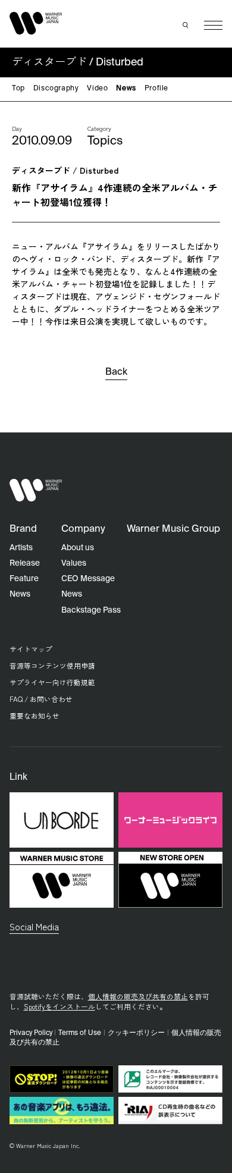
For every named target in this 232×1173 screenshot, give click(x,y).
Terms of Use (79, 1033)
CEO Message (88, 579)
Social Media (34, 926)
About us (77, 548)
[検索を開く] (186, 25)
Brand (23, 529)
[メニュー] (213, 25)
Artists (21, 548)
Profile (156, 88)
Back (116, 372)
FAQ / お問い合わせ (41, 699)
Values (73, 563)
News (126, 88)
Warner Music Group (173, 529)
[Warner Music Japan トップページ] (36, 22)
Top (18, 88)
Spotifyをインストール (59, 1006)
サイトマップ (31, 649)
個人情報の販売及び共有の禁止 (138, 996)
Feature (24, 579)
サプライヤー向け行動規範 (52, 682)
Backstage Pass (91, 610)
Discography (56, 88)
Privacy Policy (31, 1033)
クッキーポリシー (136, 1033)
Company (83, 529)
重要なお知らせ (34, 715)
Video (97, 88)
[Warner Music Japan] (36, 490)
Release (25, 563)
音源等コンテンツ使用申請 (52, 665)
